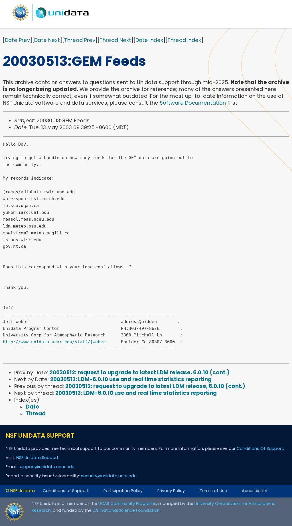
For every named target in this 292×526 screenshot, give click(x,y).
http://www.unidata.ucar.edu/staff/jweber (54, 341)
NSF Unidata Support (37, 457)
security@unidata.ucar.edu (109, 476)
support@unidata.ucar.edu (46, 467)
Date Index (149, 40)
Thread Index (184, 40)
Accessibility (254, 490)
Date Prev (17, 40)
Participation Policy (123, 490)
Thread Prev (79, 40)
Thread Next (115, 40)
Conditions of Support (66, 490)
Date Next (47, 40)
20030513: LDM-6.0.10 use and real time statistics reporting (131, 379)
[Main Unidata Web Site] (50, 20)
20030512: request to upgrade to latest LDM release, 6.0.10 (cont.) (140, 372)
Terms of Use (213, 490)
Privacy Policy (171, 490)
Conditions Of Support (260, 448)
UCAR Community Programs (127, 503)
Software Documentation (193, 102)
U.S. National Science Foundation (126, 510)
